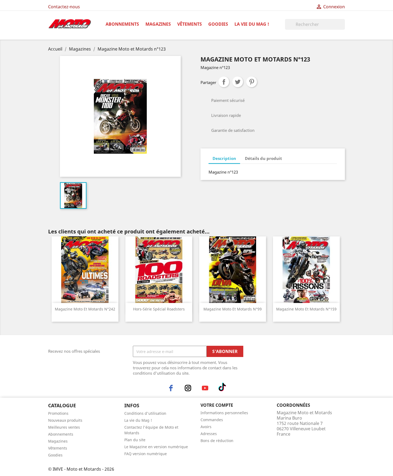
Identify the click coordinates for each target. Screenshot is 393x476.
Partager (223, 81)
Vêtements (189, 24)
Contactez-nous (64, 7)
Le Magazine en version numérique (156, 446)
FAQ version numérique (145, 453)
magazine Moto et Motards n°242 (85, 309)
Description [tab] (224, 158)
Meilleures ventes (64, 427)
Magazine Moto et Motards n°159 (306, 309)
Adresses (209, 433)
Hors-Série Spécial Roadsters (159, 309)
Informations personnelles (224, 412)
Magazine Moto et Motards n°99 (232, 309)
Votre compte (217, 405)
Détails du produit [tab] (263, 158)
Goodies (218, 24)
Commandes (212, 419)
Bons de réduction (217, 440)
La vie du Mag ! (251, 24)
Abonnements (122, 24)
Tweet (237, 81)
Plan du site (134, 439)
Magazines (158, 24)
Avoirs (206, 426)
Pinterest (251, 81)
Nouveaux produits (65, 420)
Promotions (58, 413)
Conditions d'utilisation (145, 413)
